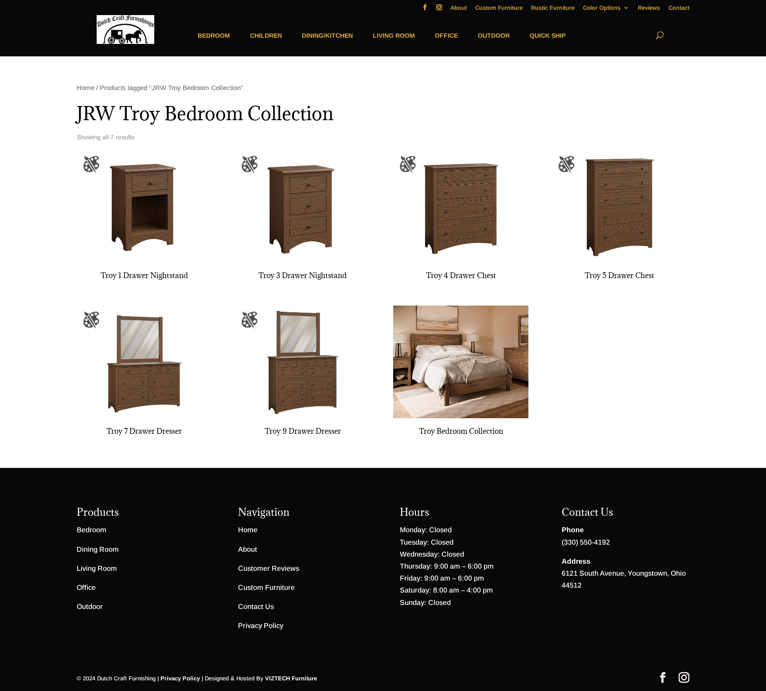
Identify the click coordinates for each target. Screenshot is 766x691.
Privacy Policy (260, 625)
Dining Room (98, 549)
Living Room (394, 35)
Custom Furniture (499, 8)
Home (85, 87)
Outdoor (494, 35)
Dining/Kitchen (327, 35)
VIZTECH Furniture (291, 678)
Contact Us (256, 606)
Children (266, 35)
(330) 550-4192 (586, 542)
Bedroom (214, 35)
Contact (678, 8)
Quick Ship (548, 35)
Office (446, 35)
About (458, 8)
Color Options (602, 8)
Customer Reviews (268, 568)
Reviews (649, 8)
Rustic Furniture (552, 8)
